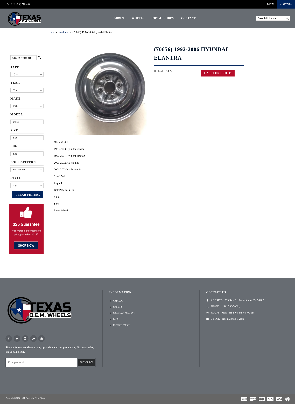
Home (51, 32)
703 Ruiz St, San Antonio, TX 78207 (244, 300)
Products (63, 32)
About (119, 18)
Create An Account (124, 313)
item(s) (287, 4)
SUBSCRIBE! (86, 362)
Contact (188, 18)
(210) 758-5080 (230, 306)
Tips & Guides (163, 18)
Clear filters (28, 194)
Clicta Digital (40, 398)
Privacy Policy (121, 325)
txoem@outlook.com (233, 318)
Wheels (138, 18)
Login (270, 4)
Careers (117, 307)
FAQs (115, 319)
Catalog (118, 301)
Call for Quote (217, 73)
